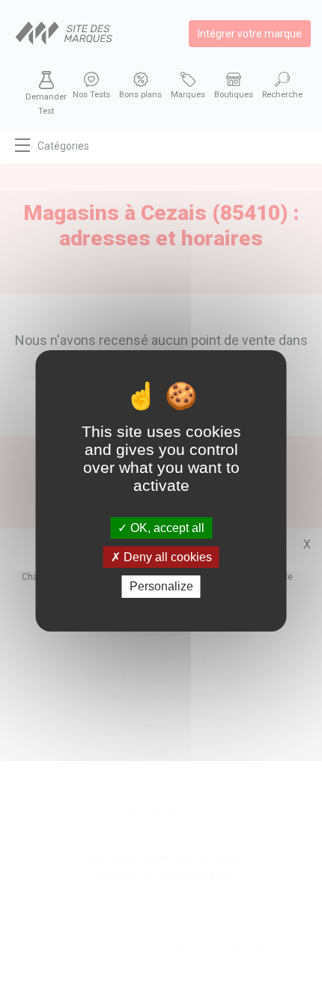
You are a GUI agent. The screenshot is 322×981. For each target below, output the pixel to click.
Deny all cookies (166, 557)
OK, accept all (165, 528)
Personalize (161, 586)
